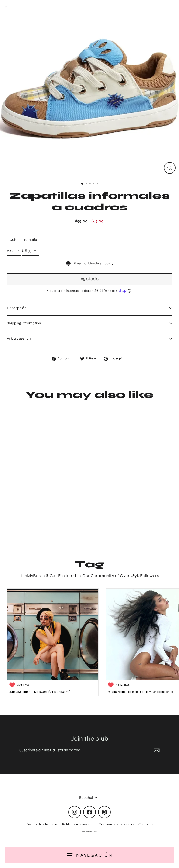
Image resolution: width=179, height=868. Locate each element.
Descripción (16, 308)
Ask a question (19, 338)
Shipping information (24, 323)
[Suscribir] (156, 750)
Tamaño (30, 240)
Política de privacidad (78, 824)
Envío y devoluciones (42, 824)
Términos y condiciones (116, 824)
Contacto (145, 824)
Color (14, 240)
